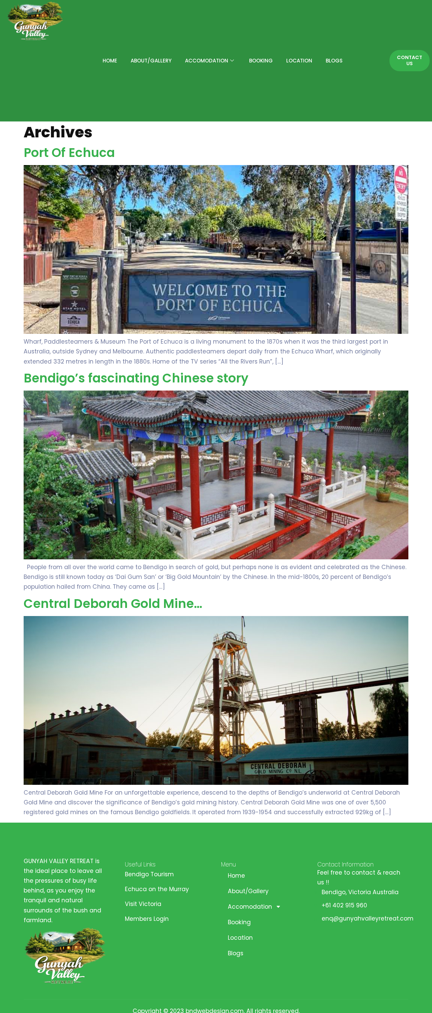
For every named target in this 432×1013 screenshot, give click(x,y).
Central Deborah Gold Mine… (113, 603)
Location (299, 60)
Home (110, 60)
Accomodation (206, 60)
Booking (261, 60)
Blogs (334, 60)
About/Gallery (151, 60)
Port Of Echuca (69, 152)
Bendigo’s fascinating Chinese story (136, 378)
